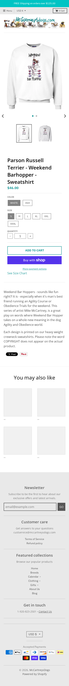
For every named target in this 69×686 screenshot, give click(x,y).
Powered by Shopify (34, 674)
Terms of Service (34, 539)
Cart (62, 10)
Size (9, 210)
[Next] (65, 116)
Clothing (33, 580)
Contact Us (45, 611)
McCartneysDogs (39, 670)
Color (10, 197)
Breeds (34, 572)
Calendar (33, 576)
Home (34, 568)
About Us (34, 589)
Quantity (12, 231)
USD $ (20, 10)
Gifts (33, 585)
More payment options (35, 268)
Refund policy (34, 543)
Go (61, 507)
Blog (34, 593)
